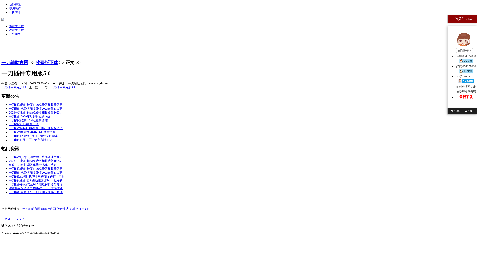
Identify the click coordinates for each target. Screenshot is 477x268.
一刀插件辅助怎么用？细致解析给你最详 (36, 184)
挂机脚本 (15, 12)
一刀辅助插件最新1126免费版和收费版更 (36, 104)
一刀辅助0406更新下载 (24, 124)
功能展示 (15, 4)
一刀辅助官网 (14, 62)
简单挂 (73, 208)
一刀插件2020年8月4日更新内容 (30, 116)
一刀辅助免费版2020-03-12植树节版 (32, 132)
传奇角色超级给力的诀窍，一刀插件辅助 (36, 188)
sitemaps (84, 208)
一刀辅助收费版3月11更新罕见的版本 (33, 136)
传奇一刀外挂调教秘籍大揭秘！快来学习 (36, 164)
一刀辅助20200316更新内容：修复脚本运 (36, 128)
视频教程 (15, 8)
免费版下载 (16, 26)
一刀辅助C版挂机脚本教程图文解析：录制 (37, 176)
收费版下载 (16, 30)
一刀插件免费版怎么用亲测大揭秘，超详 (36, 192)
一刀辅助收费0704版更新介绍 (28, 120)
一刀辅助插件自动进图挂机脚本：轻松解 (36, 180)
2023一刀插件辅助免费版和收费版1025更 (36, 112)
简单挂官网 (48, 208)
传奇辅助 (63, 208)
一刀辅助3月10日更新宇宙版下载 (30, 139)
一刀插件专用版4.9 (13, 87)
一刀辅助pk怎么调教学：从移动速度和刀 (36, 157)
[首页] (2, 19)
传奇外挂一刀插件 (13, 219)
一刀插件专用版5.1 (62, 87)
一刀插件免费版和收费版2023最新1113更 (35, 108)
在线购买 (15, 34)
